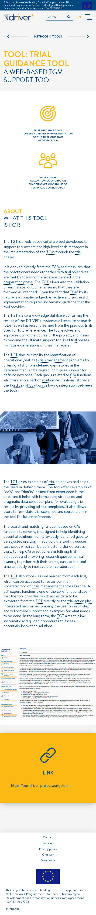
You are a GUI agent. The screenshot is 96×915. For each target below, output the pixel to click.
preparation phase (18, 282)
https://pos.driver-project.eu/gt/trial (40, 785)
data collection (32, 501)
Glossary (48, 854)
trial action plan (79, 601)
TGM (50, 252)
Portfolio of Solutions (27, 385)
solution (48, 380)
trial (20, 247)
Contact (48, 837)
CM (73, 375)
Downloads (48, 860)
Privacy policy (48, 849)
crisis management (53, 360)
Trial (80, 556)
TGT (13, 241)
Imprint (48, 843)
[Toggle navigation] (88, 17)
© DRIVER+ (13, 909)
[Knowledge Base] (78, 36)
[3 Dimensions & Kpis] (17, 36)
